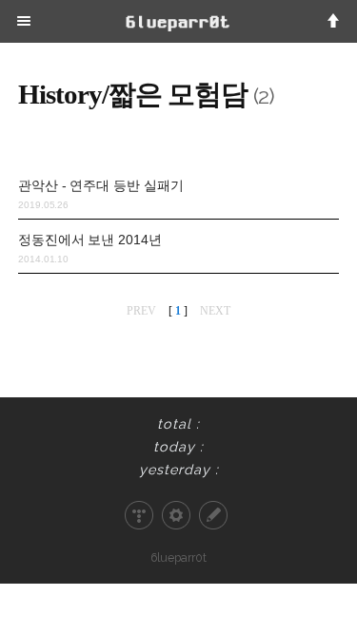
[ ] (178, 311)
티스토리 (139, 515)
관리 (176, 515)
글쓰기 (213, 515)
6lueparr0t (178, 557)
